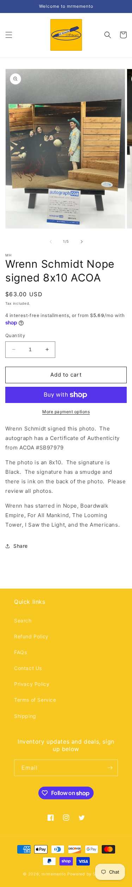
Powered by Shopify (88, 874)
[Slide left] (50, 241)
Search (23, 621)
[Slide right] (81, 241)
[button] (9, 35)
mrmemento (54, 874)
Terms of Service (35, 700)
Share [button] (20, 546)
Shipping (25, 716)
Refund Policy (31, 636)
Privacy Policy (31, 684)
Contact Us (28, 668)
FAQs (20, 652)
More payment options (66, 411)
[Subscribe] (110, 767)
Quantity (15, 335)
